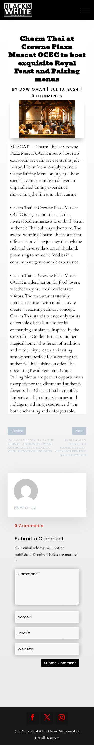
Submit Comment (60, 662)
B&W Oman (32, 89)
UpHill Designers (47, 738)
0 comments (47, 96)
